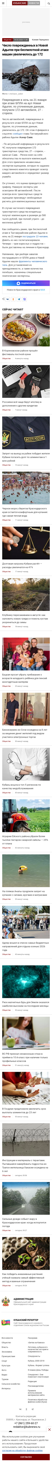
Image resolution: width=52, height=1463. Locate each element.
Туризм (5, 1379)
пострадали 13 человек (35, 236)
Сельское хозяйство (11, 1384)
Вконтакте (20, 1409)
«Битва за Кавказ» (36, 1342)
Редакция (32, 1381)
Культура (6, 1365)
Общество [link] (6, 358)
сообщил (18, 133)
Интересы (6, 1388)
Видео (4, 1375)
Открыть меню (3, 3)
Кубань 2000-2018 (36, 1361)
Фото (4, 1370)
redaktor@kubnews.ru (26, 1426)
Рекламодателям (36, 1386)
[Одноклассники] (13, 299)
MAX (42, 290)
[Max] (24, 299)
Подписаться (28, 283)
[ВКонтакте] (7, 299)
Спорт (4, 1361)
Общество (8, 40)
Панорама (32, 1338)
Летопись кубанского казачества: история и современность (38, 1349)
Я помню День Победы (38, 1370)
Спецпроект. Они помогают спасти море (38, 1375)
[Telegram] (19, 299)
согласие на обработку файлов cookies (22, 1450)
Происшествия (8, 1356)
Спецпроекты (34, 1356)
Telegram (32, 1409)
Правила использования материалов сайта (36, 1392)
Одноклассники (26, 1409)
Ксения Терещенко (40, 40)
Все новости (7, 1338)
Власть (5, 1347)
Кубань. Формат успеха (38, 1365)
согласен (26, 1457)
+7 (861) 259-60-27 (26, 1423)
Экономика (7, 1352)
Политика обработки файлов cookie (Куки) (37, 1401)
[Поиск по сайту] (48, 3)
